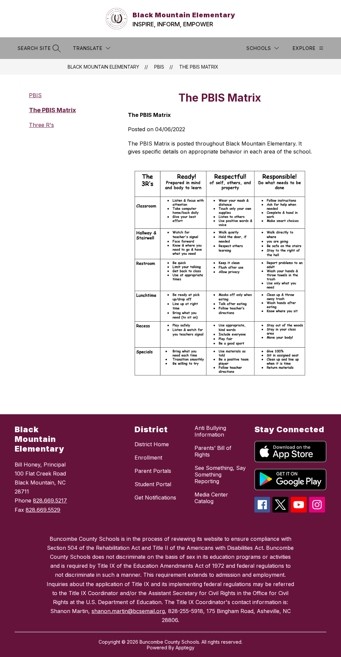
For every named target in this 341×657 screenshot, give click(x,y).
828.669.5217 (50, 500)
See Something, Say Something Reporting (220, 475)
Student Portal (153, 484)
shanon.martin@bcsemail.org (128, 611)
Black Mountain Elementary (103, 67)
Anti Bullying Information (210, 431)
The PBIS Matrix (198, 67)
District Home (152, 444)
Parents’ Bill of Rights (212, 451)
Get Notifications (155, 497)
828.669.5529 (43, 509)
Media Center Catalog (211, 497)
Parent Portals (153, 471)
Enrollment (148, 457)
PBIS (159, 67)
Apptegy (184, 647)
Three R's (41, 125)
